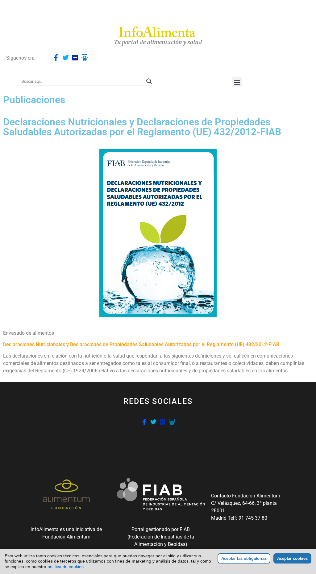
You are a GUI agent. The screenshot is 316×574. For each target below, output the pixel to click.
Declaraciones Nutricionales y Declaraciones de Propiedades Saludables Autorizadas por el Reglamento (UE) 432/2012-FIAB (141, 344)
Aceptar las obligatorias (244, 558)
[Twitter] (65, 57)
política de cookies (66, 566)
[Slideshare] (84, 57)
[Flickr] (75, 57)
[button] (237, 82)
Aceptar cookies (292, 558)
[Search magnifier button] (149, 81)
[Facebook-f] (56, 57)
